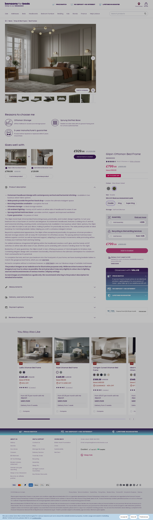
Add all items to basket (85, 157)
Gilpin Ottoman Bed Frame (17, 168)
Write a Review (135, 161)
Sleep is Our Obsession (18, 473)
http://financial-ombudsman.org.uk (44, 510)
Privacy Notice (73, 492)
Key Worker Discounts (39, 474)
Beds (10, 21)
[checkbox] (111, 222)
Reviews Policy (111, 492)
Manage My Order (38, 449)
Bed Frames (33, 21)
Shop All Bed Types (20, 21)
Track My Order (37, 456)
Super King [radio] (130, 203)
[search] (145, 13)
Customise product (16, 176)
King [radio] (120, 203)
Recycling (35, 459)
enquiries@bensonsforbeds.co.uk (96, 442)
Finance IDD (119, 492)
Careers (13, 452)
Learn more (115, 263)
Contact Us (36, 442)
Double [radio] (110, 203)
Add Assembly (118, 222)
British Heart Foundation (62, 442)
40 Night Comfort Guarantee (38, 470)
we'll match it (124, 281)
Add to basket (127, 250)
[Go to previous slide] (8, 58)
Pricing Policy (102, 492)
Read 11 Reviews (122, 161)
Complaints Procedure (130, 492)
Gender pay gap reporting (16, 469)
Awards (13, 446)
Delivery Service (38, 452)
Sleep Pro (35, 465)
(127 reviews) (32, 387)
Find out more (140, 217)
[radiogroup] (127, 188)
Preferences (144, 517)
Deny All (133, 517)
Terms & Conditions (83, 492)
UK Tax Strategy (15, 459)
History (12, 442)
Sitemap (139, 492)
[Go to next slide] (93, 58)
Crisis (56, 446)
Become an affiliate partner (17, 477)
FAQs (34, 446)
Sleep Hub (88, 455)
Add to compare (82, 90)
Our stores (14, 449)
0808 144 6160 (94, 439)
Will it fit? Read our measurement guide (119, 198)
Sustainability (58, 449)
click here (49, 263)
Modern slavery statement (15, 463)
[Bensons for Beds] (17, 5)
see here (45, 260)
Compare (26, 411)
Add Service (117, 236)
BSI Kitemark (14, 456)
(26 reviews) (69, 387)
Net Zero (57, 452)
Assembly (35, 462)
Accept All (124, 517)
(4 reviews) (105, 390)
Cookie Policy (93, 492)
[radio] (108, 188)
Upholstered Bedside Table (43, 168)
